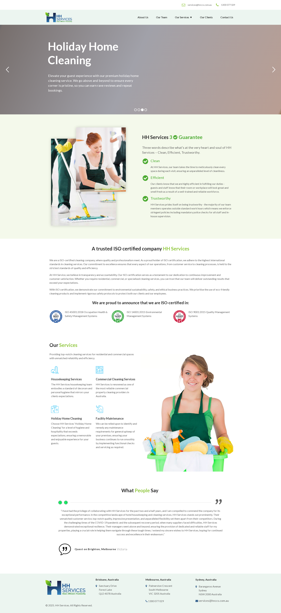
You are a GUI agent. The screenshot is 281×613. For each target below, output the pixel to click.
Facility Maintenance (110, 418)
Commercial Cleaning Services (115, 379)
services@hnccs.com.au (214, 600)
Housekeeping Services (66, 379)
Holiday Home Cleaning (66, 418)
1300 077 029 (156, 601)
